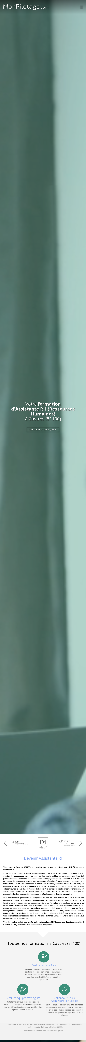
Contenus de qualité (55, 1031)
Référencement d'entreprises (34, 1031)
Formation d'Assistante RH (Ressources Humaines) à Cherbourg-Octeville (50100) (40, 1024)
